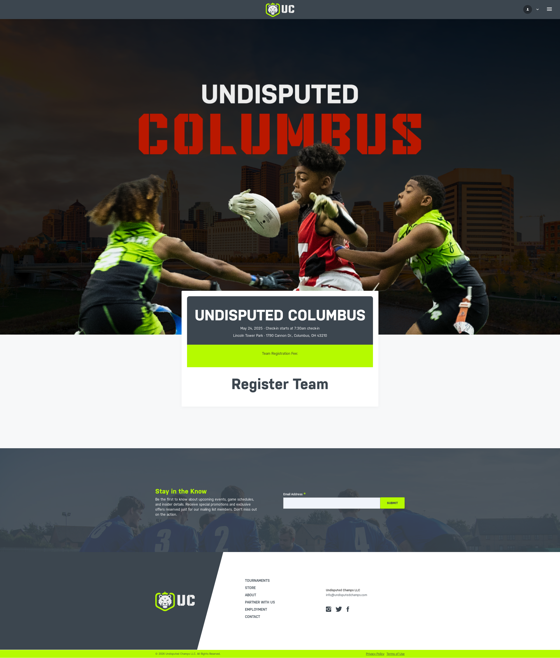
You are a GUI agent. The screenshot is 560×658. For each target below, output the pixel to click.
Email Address (293, 494)
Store (250, 588)
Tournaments (257, 581)
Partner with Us (260, 602)
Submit (392, 503)
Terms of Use (396, 654)
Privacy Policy (375, 654)
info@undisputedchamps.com (346, 595)
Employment (256, 609)
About (250, 595)
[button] (532, 9)
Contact (252, 617)
